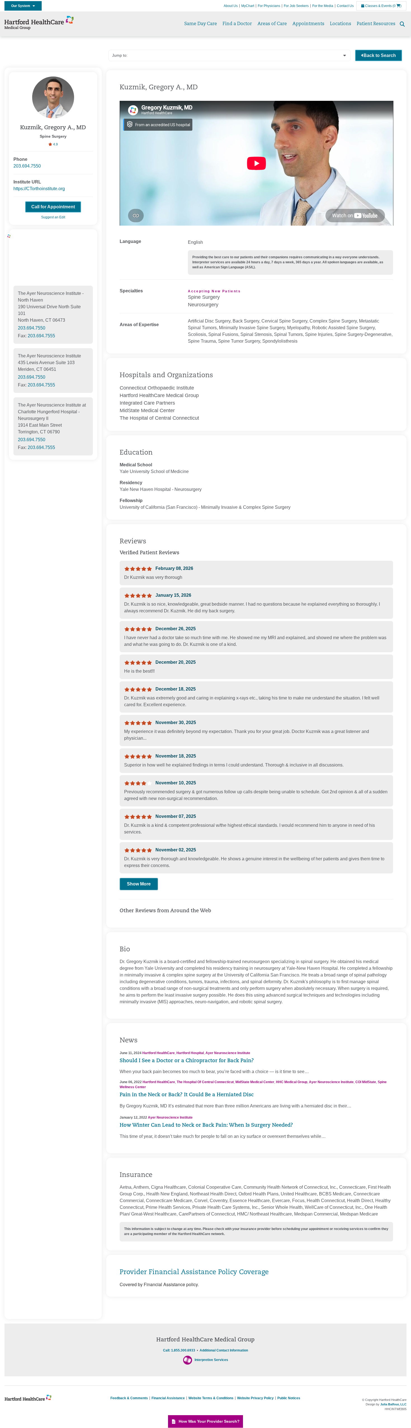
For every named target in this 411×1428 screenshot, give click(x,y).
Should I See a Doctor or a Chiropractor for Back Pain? (187, 1061)
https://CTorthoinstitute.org (39, 188)
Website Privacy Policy (255, 1398)
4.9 (55, 144)
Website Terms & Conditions (210, 1398)
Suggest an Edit (53, 217)
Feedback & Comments (129, 1398)
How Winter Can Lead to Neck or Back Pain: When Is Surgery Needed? (206, 1125)
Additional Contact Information (224, 1350)
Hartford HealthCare (158, 1053)
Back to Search (379, 55)
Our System (22, 6)
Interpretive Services (211, 1360)
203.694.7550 (27, 166)
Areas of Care (272, 24)
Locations (340, 24)
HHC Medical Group (291, 1082)
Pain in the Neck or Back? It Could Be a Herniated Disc (187, 1095)
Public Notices (288, 1398)
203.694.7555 (41, 335)
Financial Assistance (168, 1398)
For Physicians (269, 6)
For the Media (322, 6)
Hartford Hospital (190, 1053)
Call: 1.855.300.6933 (179, 1350)
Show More (139, 884)
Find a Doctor (237, 24)
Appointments (308, 24)
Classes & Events (378, 6)
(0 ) (397, 6)
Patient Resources (376, 24)
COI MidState (365, 1082)
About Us (231, 6)
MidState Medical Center (254, 1082)
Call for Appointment (53, 206)
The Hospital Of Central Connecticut (205, 1082)
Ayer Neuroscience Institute (228, 1053)
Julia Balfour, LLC (393, 1404)
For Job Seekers (296, 6)
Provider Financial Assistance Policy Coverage (194, 1272)
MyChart (247, 6)
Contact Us (345, 6)
